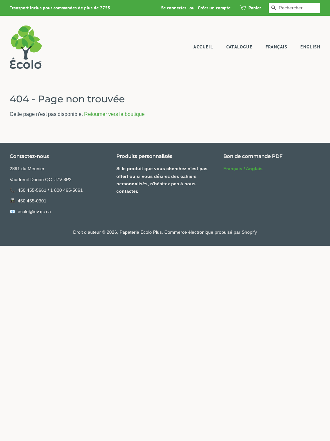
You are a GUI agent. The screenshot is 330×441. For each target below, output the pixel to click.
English (310, 47)
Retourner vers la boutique (114, 114)
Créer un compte (214, 8)
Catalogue (239, 47)
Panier (254, 8)
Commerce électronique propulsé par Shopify (210, 232)
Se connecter (173, 8)
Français (276, 47)
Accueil (203, 47)
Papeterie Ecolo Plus (141, 232)
